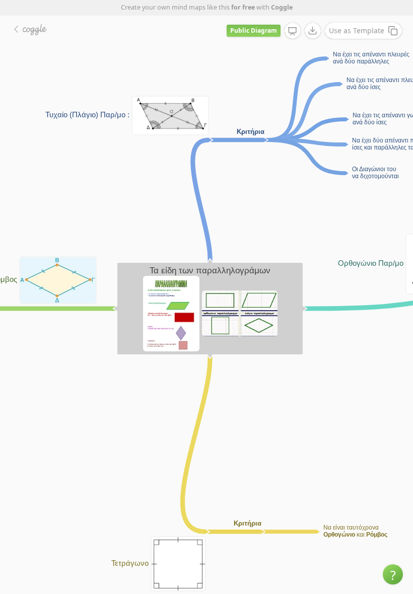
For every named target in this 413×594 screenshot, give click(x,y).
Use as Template (356, 30)
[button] (393, 574)
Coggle (282, 7)
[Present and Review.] (293, 31)
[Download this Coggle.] (313, 31)
